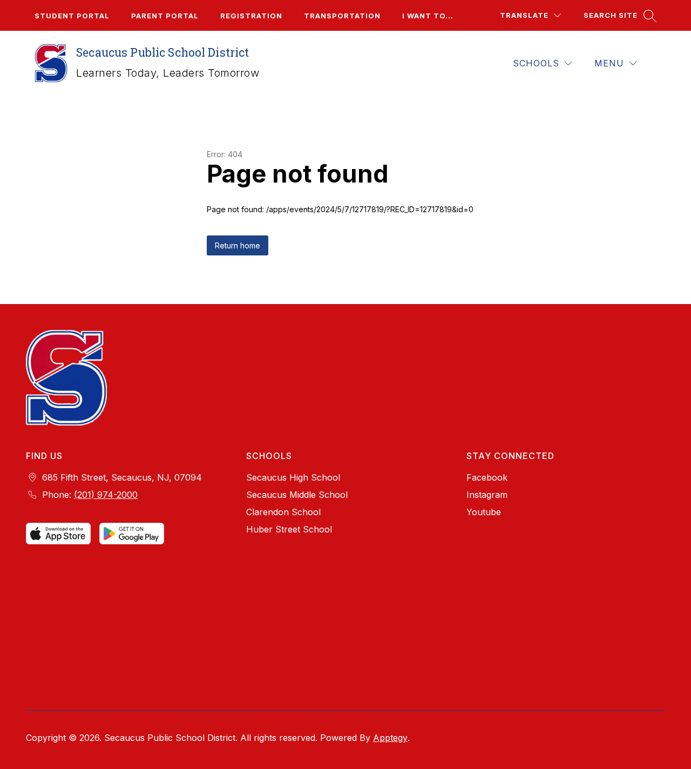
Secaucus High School (293, 477)
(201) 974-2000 (106, 494)
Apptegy (390, 737)
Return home (237, 245)
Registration (251, 15)
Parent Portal (165, 15)
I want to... (427, 15)
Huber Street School (289, 529)
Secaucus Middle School (297, 494)
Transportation (342, 15)
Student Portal (72, 15)
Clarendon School (283, 512)
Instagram (486, 494)
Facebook (486, 477)
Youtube (483, 512)
